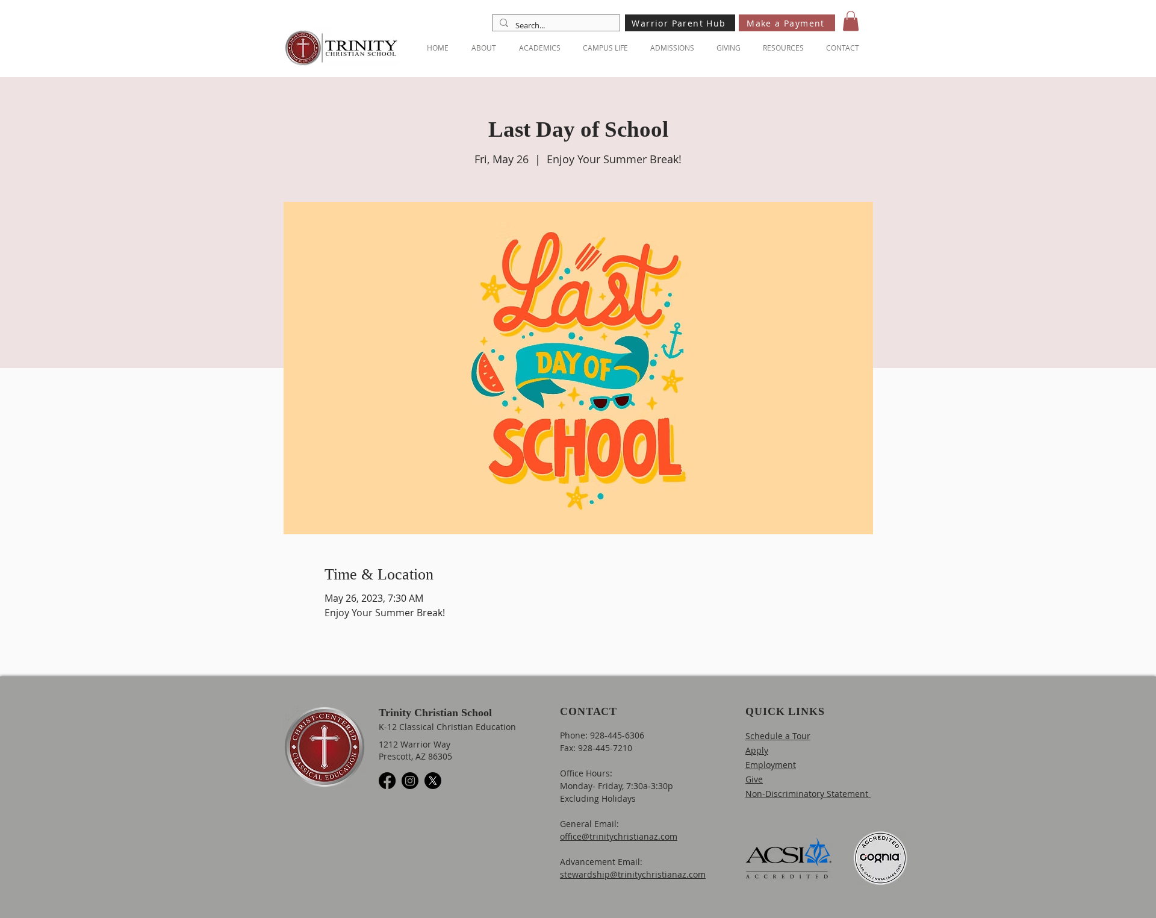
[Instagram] (410, 780)
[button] (850, 21)
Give (754, 779)
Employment (770, 764)
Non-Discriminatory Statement (808, 793)
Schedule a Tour (777, 736)
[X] (432, 780)
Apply (756, 750)
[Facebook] (387, 780)
